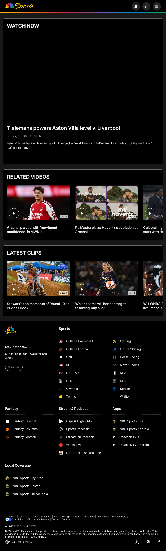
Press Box (88, 516)
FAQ (56, 516)
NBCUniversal (28, 526)
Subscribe (14, 367)
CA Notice (43, 519)
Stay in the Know (16, 347)
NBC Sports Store (71, 516)
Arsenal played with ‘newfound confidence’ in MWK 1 (32, 229)
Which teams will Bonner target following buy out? (100, 306)
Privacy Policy (120, 516)
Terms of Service (60, 519)
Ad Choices (103, 516)
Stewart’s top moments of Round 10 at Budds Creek (38, 306)
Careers (23, 516)
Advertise (10, 516)
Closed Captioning (40, 516)
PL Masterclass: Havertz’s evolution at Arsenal (106, 229)
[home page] (20, 6)
